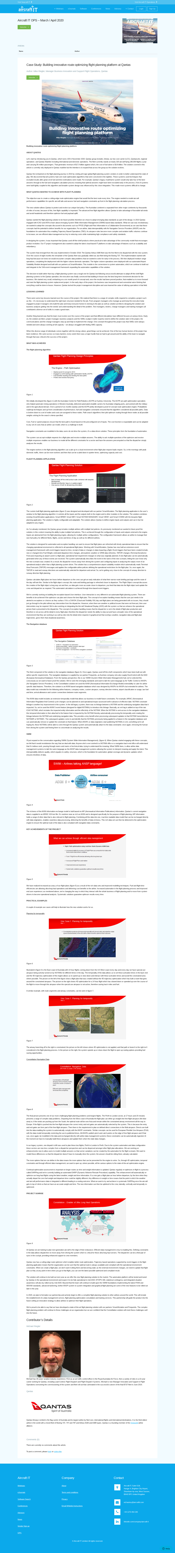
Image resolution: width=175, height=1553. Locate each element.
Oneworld (134, 1423)
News (20, 1519)
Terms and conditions (70, 1492)
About (64, 1486)
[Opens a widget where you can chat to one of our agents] (166, 1549)
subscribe (58, 1452)
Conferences (23, 1506)
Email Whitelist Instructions (72, 1506)
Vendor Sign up (23, 1526)
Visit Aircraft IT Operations (145, 2)
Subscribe (23, 27)
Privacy (65, 1499)
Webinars (21, 1486)
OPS (19, 1533)
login (49, 1452)
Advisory (21, 1513)
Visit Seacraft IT (24, 2)
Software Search (24, 1499)
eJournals (21, 1492)
